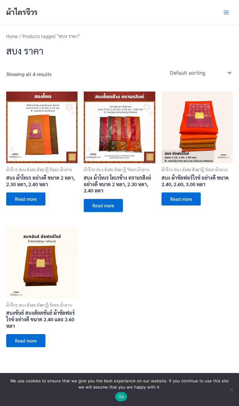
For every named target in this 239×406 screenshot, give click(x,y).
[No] (231, 389)
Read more (26, 199)
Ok (121, 396)
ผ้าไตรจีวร (22, 12)
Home (12, 36)
